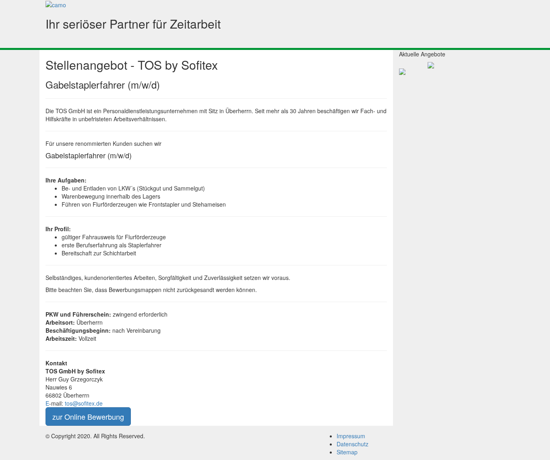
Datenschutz (352, 444)
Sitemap (347, 452)
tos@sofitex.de (84, 403)
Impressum (351, 436)
